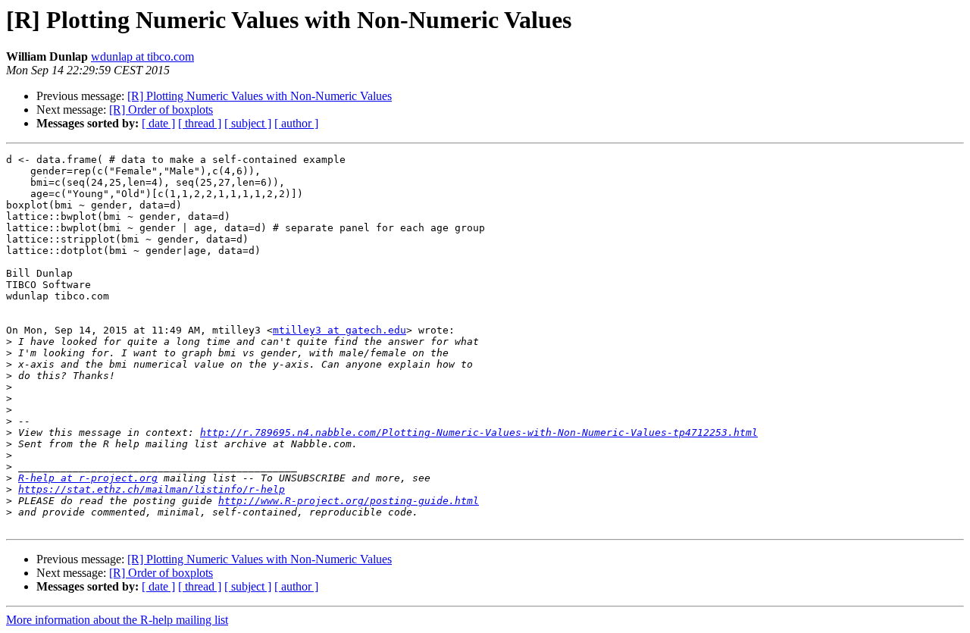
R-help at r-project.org (88, 478)
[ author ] (296, 123)
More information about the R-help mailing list (117, 619)
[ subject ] (247, 123)
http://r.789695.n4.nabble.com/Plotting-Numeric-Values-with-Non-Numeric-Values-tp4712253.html (479, 432)
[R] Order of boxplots (161, 109)
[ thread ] (199, 123)
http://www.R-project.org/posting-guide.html (348, 500)
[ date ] (158, 123)
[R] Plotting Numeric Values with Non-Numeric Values (259, 95)
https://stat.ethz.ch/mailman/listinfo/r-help (151, 489)
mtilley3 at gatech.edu (339, 330)
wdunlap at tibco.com (142, 56)
